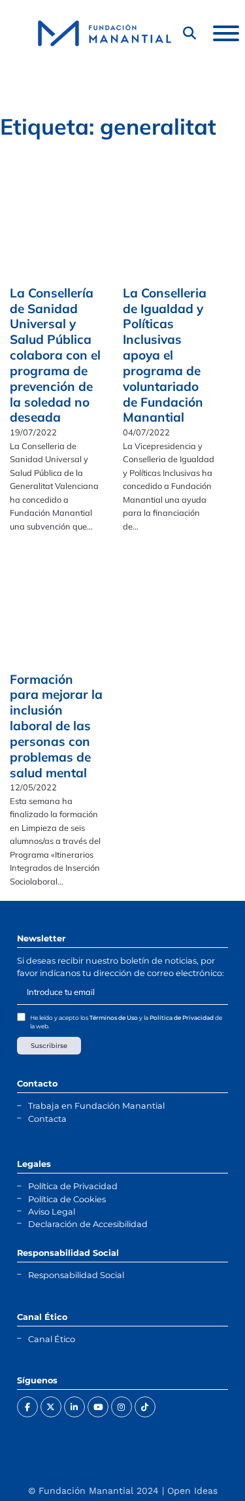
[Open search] (189, 33)
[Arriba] (202, 1465)
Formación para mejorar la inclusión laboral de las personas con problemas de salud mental (56, 726)
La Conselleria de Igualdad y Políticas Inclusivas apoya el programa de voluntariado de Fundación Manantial (164, 355)
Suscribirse (49, 1045)
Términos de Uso (114, 1017)
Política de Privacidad (182, 1017)
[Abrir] (226, 33)
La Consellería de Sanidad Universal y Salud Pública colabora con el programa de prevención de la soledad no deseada (55, 355)
